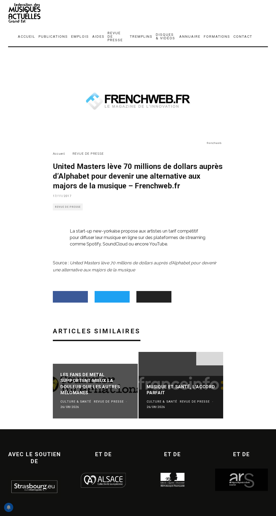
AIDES (98, 36)
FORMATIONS (217, 36)
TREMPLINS (141, 36)
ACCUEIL (26, 36)
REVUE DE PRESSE (115, 36)
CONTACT (242, 36)
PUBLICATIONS (53, 36)
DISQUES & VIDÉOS (165, 36)
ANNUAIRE (190, 36)
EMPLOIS (80, 36)
